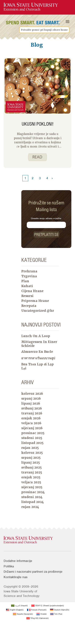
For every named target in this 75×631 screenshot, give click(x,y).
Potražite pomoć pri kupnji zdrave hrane (44, 29)
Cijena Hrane (32, 291)
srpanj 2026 (31, 399)
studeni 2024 (31, 497)
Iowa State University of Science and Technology (22, 593)
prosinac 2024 (33, 492)
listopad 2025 (32, 443)
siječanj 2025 (31, 487)
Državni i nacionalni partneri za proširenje (33, 572)
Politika (9, 566)
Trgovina (29, 276)
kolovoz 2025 (32, 453)
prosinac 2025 (32, 433)
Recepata (28, 306)
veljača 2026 (31, 423)
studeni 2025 (31, 438)
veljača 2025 (31, 482)
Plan (25, 281)
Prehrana (29, 271)
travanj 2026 (31, 413)
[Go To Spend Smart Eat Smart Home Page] (31, 7)
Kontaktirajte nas (15, 577)
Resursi (27, 296)
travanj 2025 (31, 472)
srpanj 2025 (31, 458)
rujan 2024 (30, 507)
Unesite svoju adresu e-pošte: (46, 218)
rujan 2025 (30, 448)
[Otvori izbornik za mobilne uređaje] (67, 21)
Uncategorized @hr (37, 311)
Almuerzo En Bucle (37, 352)
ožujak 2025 (30, 477)
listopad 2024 (32, 502)
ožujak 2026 (31, 418)
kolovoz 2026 (32, 394)
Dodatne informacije (18, 561)
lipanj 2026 (30, 403)
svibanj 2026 (31, 408)
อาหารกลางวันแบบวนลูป (38, 358)
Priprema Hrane (35, 301)
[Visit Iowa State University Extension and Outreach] (37, 540)
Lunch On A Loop (35, 336)
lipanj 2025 (30, 463)
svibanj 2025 (31, 467)
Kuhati (27, 286)
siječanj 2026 (32, 428)
